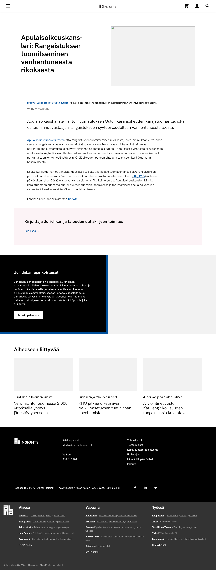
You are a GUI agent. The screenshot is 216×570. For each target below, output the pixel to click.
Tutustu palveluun (28, 315)
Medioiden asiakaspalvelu (77, 445)
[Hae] (197, 6)
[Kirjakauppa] (186, 6)
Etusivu (31, 102)
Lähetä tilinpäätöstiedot (141, 459)
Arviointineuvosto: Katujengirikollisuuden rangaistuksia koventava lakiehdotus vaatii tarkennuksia (171, 410)
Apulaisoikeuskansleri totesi (45, 140)
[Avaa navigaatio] (8, 6)
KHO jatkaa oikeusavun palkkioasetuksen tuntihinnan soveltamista (105, 408)
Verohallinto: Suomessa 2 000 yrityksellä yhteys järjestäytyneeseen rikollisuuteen (41, 410)
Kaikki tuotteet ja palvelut (142, 449)
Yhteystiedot (134, 440)
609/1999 (139, 176)
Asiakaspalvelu (71, 440)
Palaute (131, 464)
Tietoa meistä (135, 444)
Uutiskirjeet (133, 454)
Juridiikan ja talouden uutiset (52, 102)
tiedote (73, 199)
